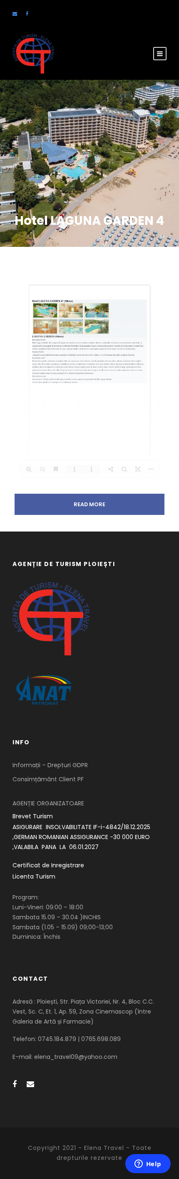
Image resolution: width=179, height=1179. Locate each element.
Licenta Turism (33, 876)
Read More (89, 504)
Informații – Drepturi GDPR (50, 765)
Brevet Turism (32, 816)
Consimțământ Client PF (48, 779)
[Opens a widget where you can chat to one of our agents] (148, 1164)
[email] (14, 13)
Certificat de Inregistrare (48, 865)
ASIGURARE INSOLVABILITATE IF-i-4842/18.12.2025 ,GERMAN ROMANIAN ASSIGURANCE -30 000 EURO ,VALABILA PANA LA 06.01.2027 (82, 837)
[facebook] (27, 13)
